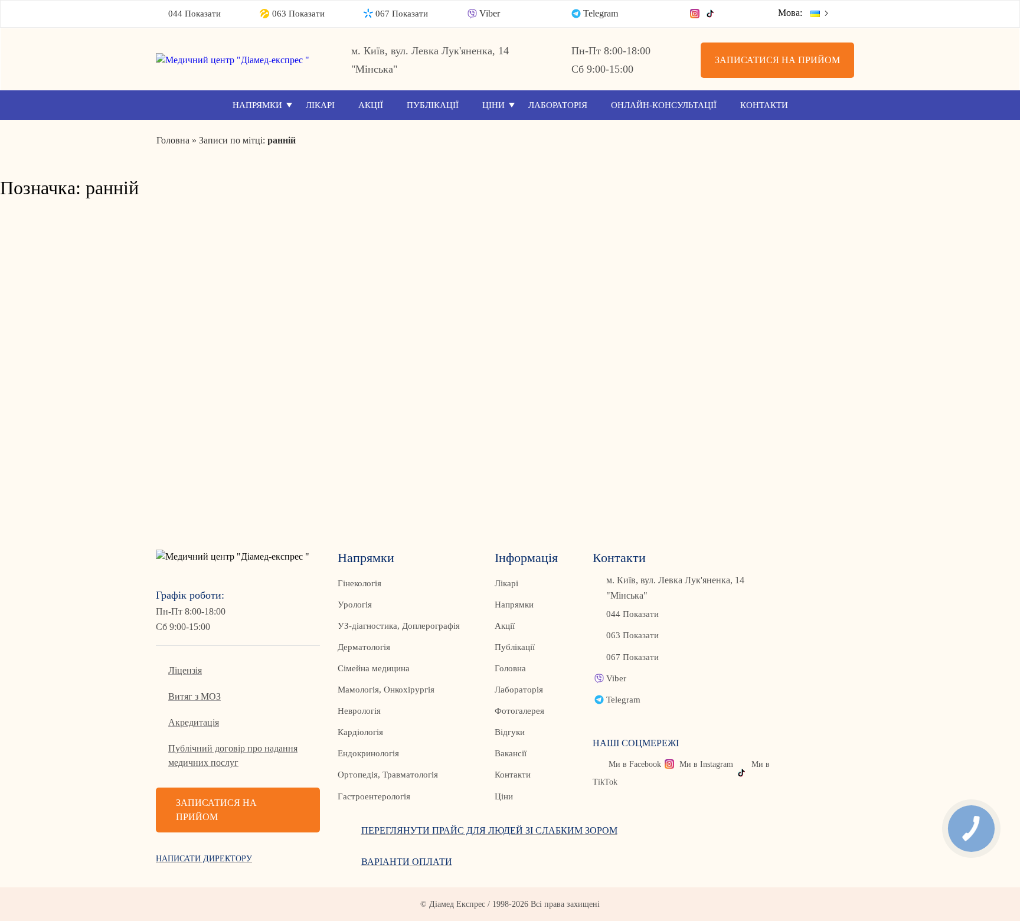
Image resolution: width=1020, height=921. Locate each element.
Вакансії (511, 753)
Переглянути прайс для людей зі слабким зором (489, 830)
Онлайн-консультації (664, 105)
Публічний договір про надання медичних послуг (233, 755)
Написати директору (204, 858)
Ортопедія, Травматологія (388, 774)
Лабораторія (557, 105)
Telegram (600, 13)
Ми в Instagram (706, 764)
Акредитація (193, 722)
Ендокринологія (368, 753)
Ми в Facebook (635, 764)
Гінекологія (359, 583)
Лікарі (320, 105)
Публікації (433, 105)
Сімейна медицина (374, 668)
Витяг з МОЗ (194, 696)
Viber (489, 13)
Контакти (764, 105)
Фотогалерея (519, 711)
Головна (510, 668)
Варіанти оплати (406, 862)
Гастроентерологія (374, 796)
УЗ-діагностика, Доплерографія (399, 626)
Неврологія (359, 711)
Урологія (355, 604)
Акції (370, 105)
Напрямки (257, 105)
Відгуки (510, 732)
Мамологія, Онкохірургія (386, 689)
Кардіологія (360, 732)
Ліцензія (185, 670)
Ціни (493, 105)
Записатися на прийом (777, 60)
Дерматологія (364, 647)
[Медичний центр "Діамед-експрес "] (238, 60)
